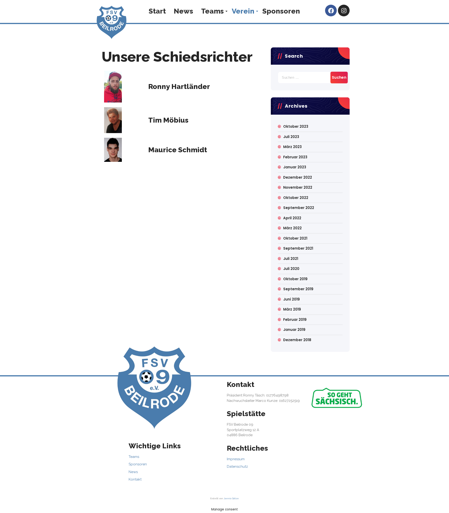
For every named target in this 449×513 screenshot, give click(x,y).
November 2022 (297, 187)
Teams (212, 11)
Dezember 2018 (297, 339)
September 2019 (298, 289)
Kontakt (135, 479)
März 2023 (292, 146)
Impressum (236, 459)
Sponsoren (281, 11)
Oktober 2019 (295, 278)
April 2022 (292, 218)
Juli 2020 (291, 268)
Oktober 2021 (295, 238)
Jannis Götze (231, 498)
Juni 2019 (291, 299)
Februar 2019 (295, 319)
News (183, 11)
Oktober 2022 (295, 197)
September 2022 (298, 207)
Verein (243, 11)
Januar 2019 (294, 329)
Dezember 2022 (297, 177)
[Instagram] (344, 10)
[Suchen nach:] (310, 77)
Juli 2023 (291, 136)
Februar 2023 (295, 157)
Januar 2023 (294, 167)
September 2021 (298, 248)
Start (157, 11)
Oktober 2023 (295, 126)
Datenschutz (237, 466)
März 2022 (292, 228)
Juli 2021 (290, 258)
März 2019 (292, 309)
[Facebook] (331, 10)
